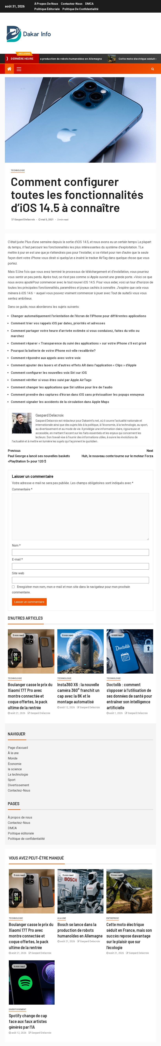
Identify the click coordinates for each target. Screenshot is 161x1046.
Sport (11, 780)
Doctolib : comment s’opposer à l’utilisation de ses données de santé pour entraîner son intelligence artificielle (129, 696)
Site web (18, 573)
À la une (13, 753)
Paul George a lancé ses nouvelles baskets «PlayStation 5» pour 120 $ (39, 456)
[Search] (152, 69)
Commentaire (22, 489)
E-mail (17, 559)
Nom (16, 545)
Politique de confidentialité (80, 9)
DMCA (89, 3)
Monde (12, 758)
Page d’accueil (18, 748)
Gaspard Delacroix (24, 219)
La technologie (18, 774)
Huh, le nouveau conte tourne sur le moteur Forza (117, 453)
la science (15, 769)
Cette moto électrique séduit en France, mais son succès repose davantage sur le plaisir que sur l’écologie (129, 936)
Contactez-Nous (71, 3)
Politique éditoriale (47, 9)
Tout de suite (120, 293)
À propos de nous (46, 3)
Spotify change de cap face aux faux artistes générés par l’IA (28, 1021)
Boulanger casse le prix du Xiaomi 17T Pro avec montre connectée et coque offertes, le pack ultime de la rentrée (30, 696)
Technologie (18, 170)
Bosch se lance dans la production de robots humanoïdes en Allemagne (80, 930)
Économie (14, 764)
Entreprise (112, 918)
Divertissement (18, 785)
